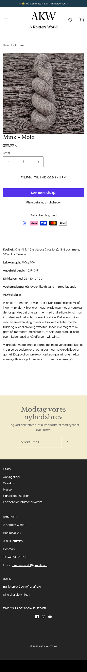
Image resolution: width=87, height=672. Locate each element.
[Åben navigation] (5, 20)
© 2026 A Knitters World (43, 646)
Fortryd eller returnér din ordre (22, 502)
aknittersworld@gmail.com (29, 565)
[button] (43, 93)
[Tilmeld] (67, 442)
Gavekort (9, 483)
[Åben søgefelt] (70, 20)
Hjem (5, 45)
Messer (8, 489)
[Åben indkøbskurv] (81, 20)
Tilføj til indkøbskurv (43, 177)
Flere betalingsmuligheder (43, 202)
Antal (6, 153)
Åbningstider (11, 477)
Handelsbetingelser (16, 495)
